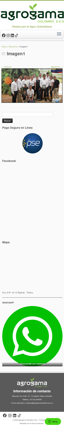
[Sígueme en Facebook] (4, 35)
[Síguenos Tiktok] (17, 35)
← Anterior (6, 66)
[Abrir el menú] (59, 34)
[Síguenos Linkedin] (13, 35)
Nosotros (13, 46)
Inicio (3, 46)
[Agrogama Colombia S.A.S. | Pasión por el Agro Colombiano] (32, 13)
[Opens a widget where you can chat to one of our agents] (53, 422)
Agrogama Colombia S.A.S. (28, 420)
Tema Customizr (38, 423)
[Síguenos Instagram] (9, 35)
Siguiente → (57, 66)
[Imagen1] (32, 85)
